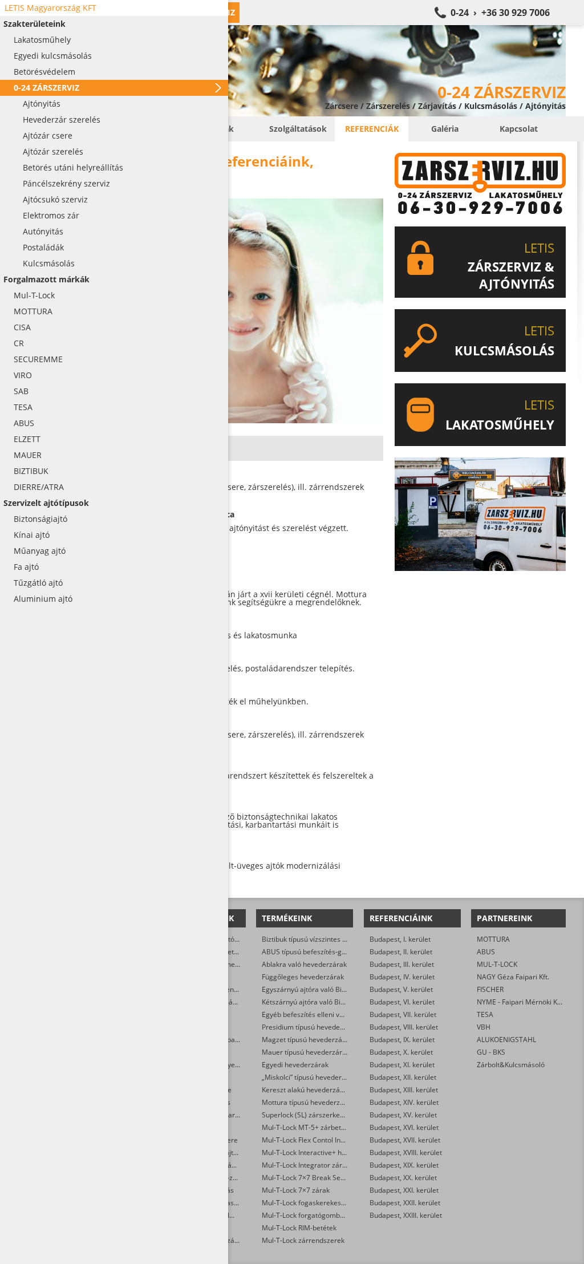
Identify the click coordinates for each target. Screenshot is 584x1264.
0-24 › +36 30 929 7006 (500, 12)
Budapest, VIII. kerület (404, 1027)
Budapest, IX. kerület (402, 1039)
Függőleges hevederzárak (303, 977)
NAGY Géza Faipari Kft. (513, 977)
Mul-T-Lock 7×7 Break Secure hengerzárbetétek (337, 1177)
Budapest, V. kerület (401, 989)
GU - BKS (491, 1052)
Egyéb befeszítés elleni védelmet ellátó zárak (333, 1014)
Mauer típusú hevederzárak (306, 1052)
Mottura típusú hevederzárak (308, 1102)
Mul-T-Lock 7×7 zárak (296, 1190)
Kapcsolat (519, 128)
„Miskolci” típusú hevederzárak (310, 1077)
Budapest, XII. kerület (403, 1077)
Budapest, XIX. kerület (404, 1165)
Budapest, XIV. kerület (404, 1102)
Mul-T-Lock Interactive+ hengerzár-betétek (329, 1152)
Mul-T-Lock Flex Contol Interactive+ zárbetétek (335, 1140)
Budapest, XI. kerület (402, 1064)
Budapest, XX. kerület (403, 1177)
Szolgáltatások (298, 128)
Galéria (445, 128)
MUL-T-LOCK (497, 964)
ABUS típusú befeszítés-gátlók (309, 952)
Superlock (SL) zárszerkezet (306, 1115)
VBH (483, 1027)
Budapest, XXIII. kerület (406, 1215)
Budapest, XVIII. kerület (406, 1152)
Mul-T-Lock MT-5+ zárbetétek (308, 1127)
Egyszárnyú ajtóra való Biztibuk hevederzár (330, 989)
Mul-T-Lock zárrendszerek (303, 1240)
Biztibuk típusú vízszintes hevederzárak (324, 939)
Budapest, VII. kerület (403, 1014)
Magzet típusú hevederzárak (307, 1039)
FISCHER (490, 989)
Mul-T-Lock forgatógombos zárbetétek (322, 1215)
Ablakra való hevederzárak (304, 964)
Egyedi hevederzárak (295, 1064)
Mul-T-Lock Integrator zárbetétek (314, 1165)
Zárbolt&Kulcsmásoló (511, 1064)
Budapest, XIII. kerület (404, 1090)
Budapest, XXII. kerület (405, 1203)
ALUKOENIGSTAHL (506, 1039)
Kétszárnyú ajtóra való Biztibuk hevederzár (330, 1002)
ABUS (486, 952)
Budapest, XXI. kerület (404, 1190)
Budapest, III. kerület (402, 964)
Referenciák (372, 128)
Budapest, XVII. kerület (405, 1140)
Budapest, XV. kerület (403, 1115)
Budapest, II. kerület (401, 952)
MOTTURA (493, 939)
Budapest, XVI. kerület (404, 1127)
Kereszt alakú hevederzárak (306, 1090)
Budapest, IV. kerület (402, 977)
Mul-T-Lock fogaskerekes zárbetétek (319, 1203)
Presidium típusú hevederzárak (311, 1027)
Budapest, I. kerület (400, 939)
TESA (485, 1014)
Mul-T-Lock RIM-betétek (299, 1228)
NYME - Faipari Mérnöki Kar (520, 1002)
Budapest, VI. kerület (402, 1002)
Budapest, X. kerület (401, 1052)
